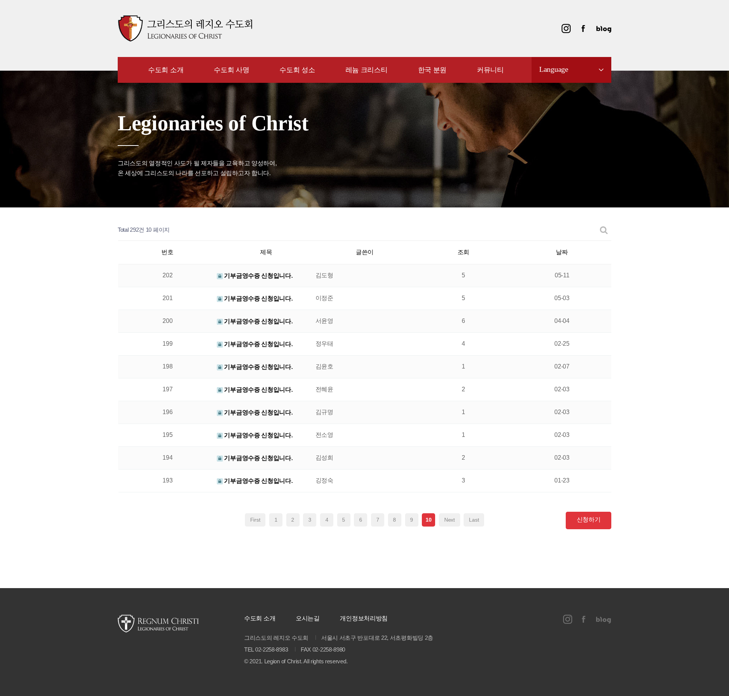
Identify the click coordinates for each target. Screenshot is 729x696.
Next (449, 520)
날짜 (562, 252)
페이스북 (583, 28)
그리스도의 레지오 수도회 (185, 28)
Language (553, 69)
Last (474, 520)
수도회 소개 (259, 618)
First (255, 520)
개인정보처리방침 (364, 618)
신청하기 (589, 519)
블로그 (603, 28)
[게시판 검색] (604, 230)
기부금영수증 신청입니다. (258, 275)
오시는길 (308, 618)
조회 (463, 252)
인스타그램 (566, 28)
